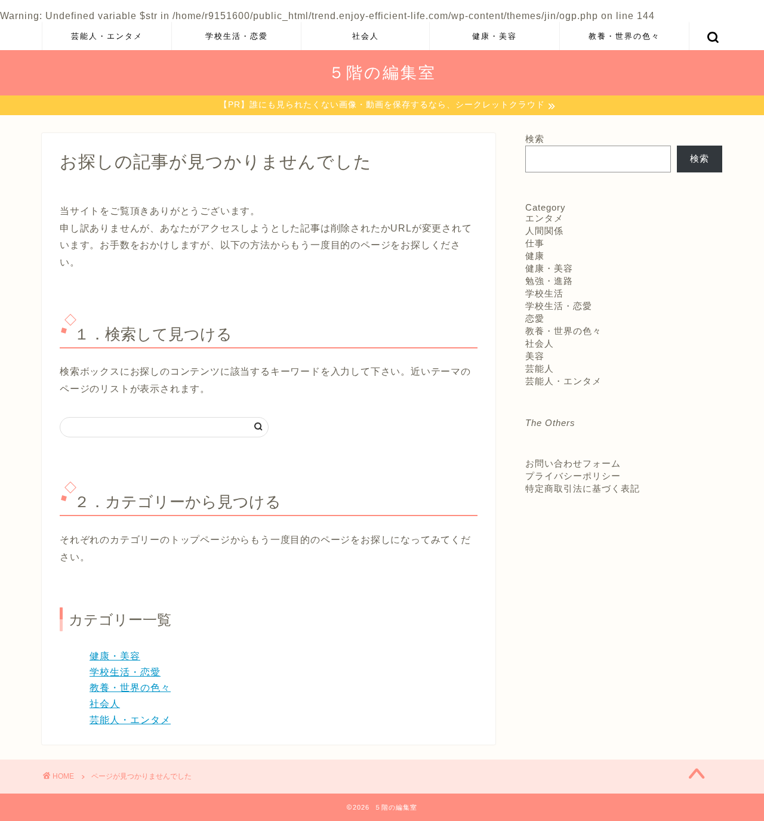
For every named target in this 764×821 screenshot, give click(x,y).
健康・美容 (494, 36)
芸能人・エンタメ (107, 36)
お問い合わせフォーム (573, 463)
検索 (534, 139)
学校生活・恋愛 (236, 36)
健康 (534, 256)
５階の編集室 (382, 72)
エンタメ (544, 218)
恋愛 (534, 318)
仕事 (534, 243)
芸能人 (539, 368)
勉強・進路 (549, 281)
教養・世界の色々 (624, 36)
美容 (534, 356)
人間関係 (544, 231)
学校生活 (544, 293)
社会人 (365, 36)
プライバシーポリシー (573, 476)
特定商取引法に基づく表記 (582, 488)
